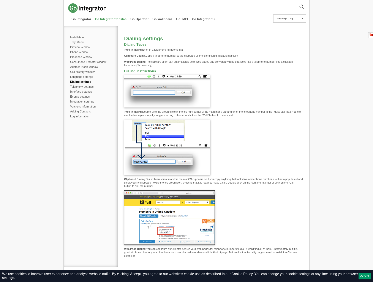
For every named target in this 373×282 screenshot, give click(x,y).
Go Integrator (81, 19)
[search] (282, 7)
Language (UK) (290, 18)
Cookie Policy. (242, 274)
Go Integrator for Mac (110, 19)
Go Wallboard (162, 19)
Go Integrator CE (204, 19)
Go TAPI (182, 19)
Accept (364, 276)
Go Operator (139, 19)
